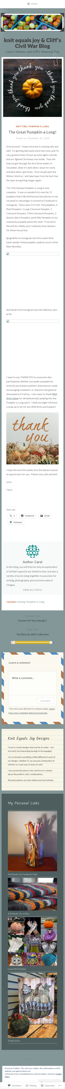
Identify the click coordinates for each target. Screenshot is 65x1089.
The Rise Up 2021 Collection (32, 632)
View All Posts (32, 590)
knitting (21, 126)
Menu (34, 4)
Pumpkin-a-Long (39, 126)
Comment (45, 700)
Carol (38, 562)
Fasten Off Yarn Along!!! (32, 618)
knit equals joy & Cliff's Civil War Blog (32, 43)
